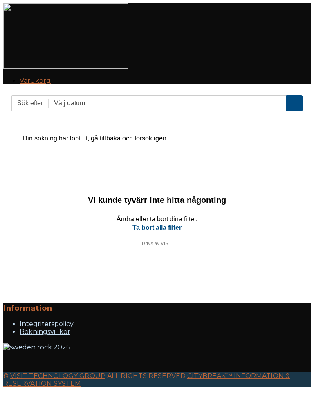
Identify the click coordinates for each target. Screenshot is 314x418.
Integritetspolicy (47, 324)
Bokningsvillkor (45, 332)
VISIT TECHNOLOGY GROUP (57, 376)
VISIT (167, 243)
